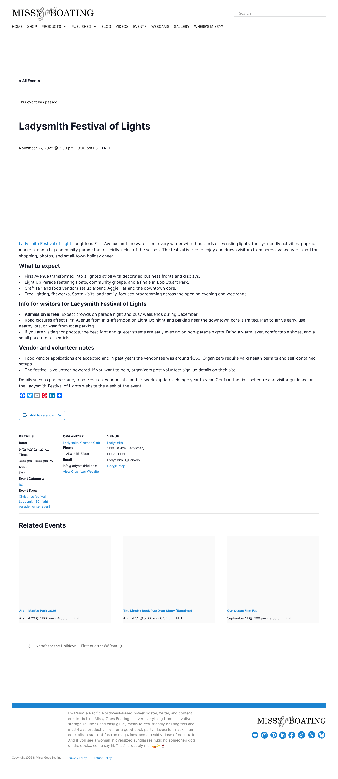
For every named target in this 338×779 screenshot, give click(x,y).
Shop (32, 26)
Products (51, 26)
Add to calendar (42, 415)
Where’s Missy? (208, 26)
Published (81, 26)
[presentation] (65, 570)
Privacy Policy (77, 758)
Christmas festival (32, 496)
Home (17, 26)
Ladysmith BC (29, 501)
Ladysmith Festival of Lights (46, 243)
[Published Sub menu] (95, 26)
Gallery (181, 26)
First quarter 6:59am (99, 646)
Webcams (160, 26)
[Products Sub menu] (65, 26)
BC (21, 485)
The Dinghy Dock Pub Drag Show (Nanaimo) (157, 610)
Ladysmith (115, 443)
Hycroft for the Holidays (54, 646)
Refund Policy (103, 758)
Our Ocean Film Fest (242, 610)
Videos (122, 26)
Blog (106, 26)
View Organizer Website (81, 471)
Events (140, 26)
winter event (41, 506)
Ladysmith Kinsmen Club (81, 443)
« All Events (29, 80)
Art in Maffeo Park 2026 (37, 610)
